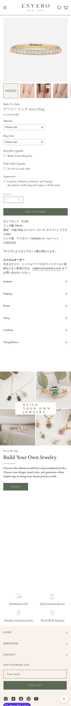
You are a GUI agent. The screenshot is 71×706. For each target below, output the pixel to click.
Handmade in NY (18, 603)
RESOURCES (10, 643)
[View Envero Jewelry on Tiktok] (13, 698)
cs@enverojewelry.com (46, 268)
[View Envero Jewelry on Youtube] (36, 698)
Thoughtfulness (11, 342)
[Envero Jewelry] (35, 7)
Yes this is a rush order (18, 169)
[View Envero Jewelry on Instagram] (5, 698)
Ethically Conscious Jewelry (18, 620)
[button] (58, 7)
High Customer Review (52, 603)
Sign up (35, 685)
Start (15, 486)
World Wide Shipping (52, 620)
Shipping (7, 293)
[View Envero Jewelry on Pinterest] (28, 698)
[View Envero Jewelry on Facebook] (20, 698)
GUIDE (7, 632)
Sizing (6, 317)
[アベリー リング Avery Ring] (10, 90)
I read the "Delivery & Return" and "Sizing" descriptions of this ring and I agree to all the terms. (34, 183)
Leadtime (7, 281)
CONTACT (9, 655)
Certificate (8, 330)
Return (6, 305)
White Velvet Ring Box (19, 156)
